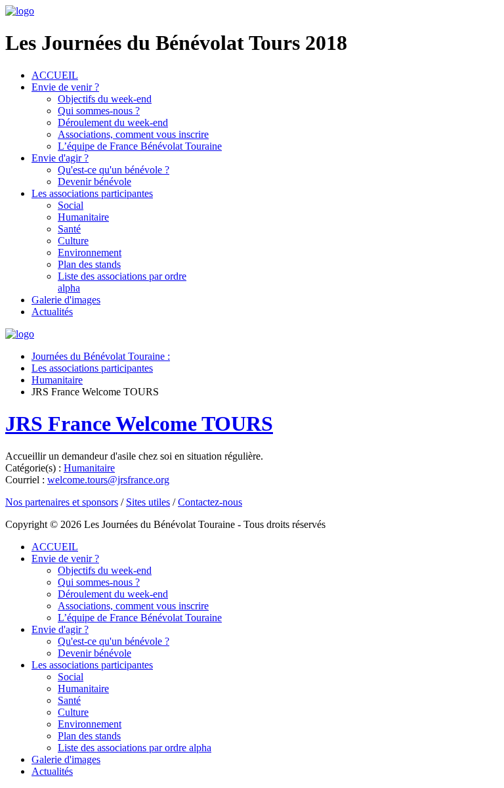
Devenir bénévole (94, 181)
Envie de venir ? (65, 87)
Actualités (52, 311)
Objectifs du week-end (105, 98)
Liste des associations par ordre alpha (134, 747)
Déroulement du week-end (113, 122)
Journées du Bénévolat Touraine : (101, 356)
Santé (69, 228)
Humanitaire (83, 217)
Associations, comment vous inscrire (133, 134)
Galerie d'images (66, 299)
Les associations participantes (92, 193)
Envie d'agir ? (60, 158)
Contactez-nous (210, 502)
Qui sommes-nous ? (99, 110)
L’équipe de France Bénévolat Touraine (140, 146)
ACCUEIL (55, 75)
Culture (73, 240)
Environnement (89, 252)
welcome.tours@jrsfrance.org (108, 479)
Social (70, 205)
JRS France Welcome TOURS (139, 423)
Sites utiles (148, 502)
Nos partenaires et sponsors (61, 502)
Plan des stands (89, 264)
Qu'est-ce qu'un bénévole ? (113, 169)
